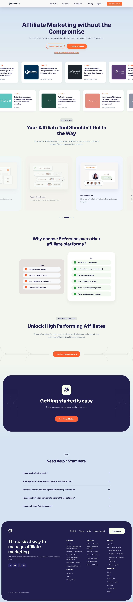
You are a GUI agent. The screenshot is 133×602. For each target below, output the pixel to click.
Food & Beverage (92, 561)
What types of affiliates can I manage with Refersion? (48, 481)
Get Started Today (66, 419)
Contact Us (69, 573)
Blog (108, 575)
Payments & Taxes (71, 555)
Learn (109, 572)
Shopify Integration (115, 550)
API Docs (110, 585)
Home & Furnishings (93, 555)
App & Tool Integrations (114, 547)
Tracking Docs (111, 588)
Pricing (81, 531)
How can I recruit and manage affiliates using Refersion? (49, 489)
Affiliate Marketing (92, 551)
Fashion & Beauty (92, 558)
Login (89, 531)
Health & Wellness (92, 565)
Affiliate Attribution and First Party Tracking (73, 547)
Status (109, 591)
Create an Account (77, 46)
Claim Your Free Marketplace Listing (66, 52)
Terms (68, 576)
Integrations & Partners (73, 566)
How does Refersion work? (35, 473)
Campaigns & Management (74, 551)
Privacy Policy (70, 579)
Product (73, 531)
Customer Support (113, 582)
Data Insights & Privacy (73, 562)
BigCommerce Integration (116, 557)
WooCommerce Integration (113, 560)
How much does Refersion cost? (37, 506)
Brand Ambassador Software (92, 547)
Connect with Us (55, 46)
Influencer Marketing (93, 544)
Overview (69, 544)
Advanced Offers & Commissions (72, 558)
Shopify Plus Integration (116, 553)
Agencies (110, 544)
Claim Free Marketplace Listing (66, 354)
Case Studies (111, 578)
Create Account (99, 531)
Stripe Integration (114, 565)
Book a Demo (117, 531)
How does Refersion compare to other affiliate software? (49, 498)
